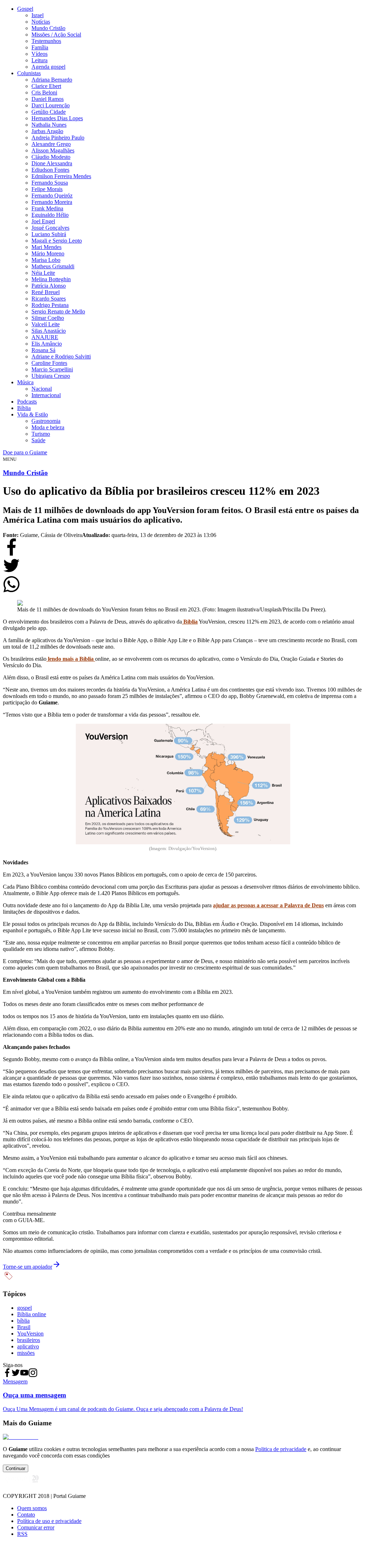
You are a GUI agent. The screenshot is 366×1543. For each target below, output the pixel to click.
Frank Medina (47, 208)
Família (39, 47)
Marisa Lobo (45, 260)
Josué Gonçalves (50, 228)
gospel (24, 1308)
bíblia (23, 1321)
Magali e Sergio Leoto (56, 241)
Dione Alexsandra (51, 163)
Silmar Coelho (47, 318)
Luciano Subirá (48, 234)
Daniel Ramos (47, 99)
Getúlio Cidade (48, 112)
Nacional (41, 389)
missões (26, 1353)
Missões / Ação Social (56, 34)
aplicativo (28, 1346)
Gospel (25, 9)
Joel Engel (43, 221)
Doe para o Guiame (25, 452)
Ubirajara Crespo (50, 376)
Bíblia (24, 408)
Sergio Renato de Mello (58, 311)
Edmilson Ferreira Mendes (61, 176)
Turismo (40, 434)
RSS (22, 1534)
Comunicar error (35, 1527)
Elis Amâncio (46, 344)
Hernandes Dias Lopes (57, 118)
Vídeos (39, 54)
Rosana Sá (43, 350)
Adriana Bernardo (51, 80)
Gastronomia (45, 421)
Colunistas (29, 73)
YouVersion (30, 1333)
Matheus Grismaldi (52, 266)
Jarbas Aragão (47, 131)
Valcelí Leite (45, 324)
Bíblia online (31, 1314)
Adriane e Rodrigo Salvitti (61, 356)
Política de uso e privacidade (49, 1521)
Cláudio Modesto (50, 157)
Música (25, 382)
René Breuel (45, 292)
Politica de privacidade (280, 1449)
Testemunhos (46, 41)
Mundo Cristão (48, 28)
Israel (37, 15)
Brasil (23, 1327)
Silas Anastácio (48, 331)
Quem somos (32, 1508)
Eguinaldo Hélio (50, 215)
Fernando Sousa (49, 183)
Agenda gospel (48, 67)
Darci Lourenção (50, 105)
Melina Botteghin (51, 279)
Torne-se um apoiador (27, 1267)
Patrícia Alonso (48, 286)
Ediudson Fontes (50, 170)
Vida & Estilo (32, 414)
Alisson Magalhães (52, 150)
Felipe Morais (47, 189)
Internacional (46, 395)
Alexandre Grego (51, 144)
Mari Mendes (46, 247)
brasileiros (28, 1340)
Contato (26, 1515)
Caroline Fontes (49, 363)
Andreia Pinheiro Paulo (57, 138)
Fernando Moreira (51, 202)
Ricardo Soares (48, 299)
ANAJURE (44, 337)
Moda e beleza (47, 427)
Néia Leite (43, 273)
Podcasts (27, 402)
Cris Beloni (44, 92)
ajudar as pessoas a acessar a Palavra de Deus (268, 905)
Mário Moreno (47, 253)
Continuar (15, 1468)
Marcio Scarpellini (52, 369)
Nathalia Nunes (48, 125)
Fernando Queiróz (52, 195)
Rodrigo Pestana (50, 305)
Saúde (38, 440)
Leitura (39, 60)
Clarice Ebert (46, 86)
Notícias (40, 22)
